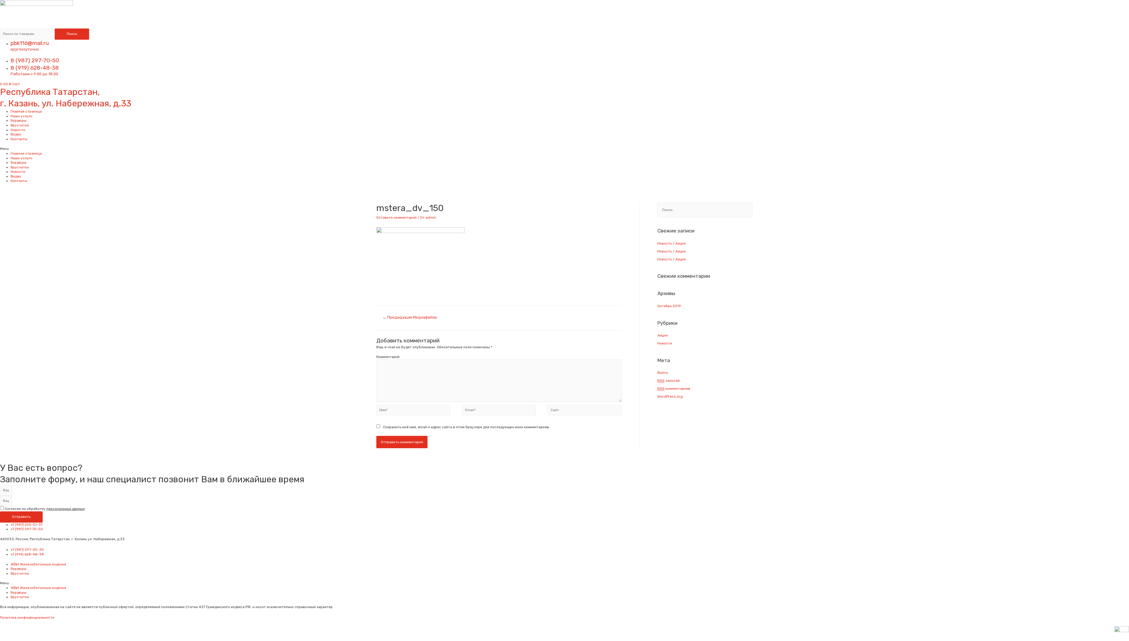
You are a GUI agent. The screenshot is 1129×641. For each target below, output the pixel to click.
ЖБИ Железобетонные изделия (38, 564)
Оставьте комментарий (396, 217)
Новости (18, 130)
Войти (662, 373)
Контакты (19, 139)
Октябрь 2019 (669, 306)
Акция (662, 335)
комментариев (673, 388)
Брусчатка (20, 125)
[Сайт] (585, 411)
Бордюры (18, 120)
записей (668, 381)
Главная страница (26, 111)
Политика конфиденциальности (27, 617)
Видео (16, 134)
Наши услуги (21, 116)
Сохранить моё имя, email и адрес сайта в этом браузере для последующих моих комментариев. (466, 427)
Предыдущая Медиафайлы (410, 317)
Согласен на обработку (45, 509)
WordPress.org (670, 396)
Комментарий (388, 357)
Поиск (72, 34)
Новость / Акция (671, 243)
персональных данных (65, 509)
